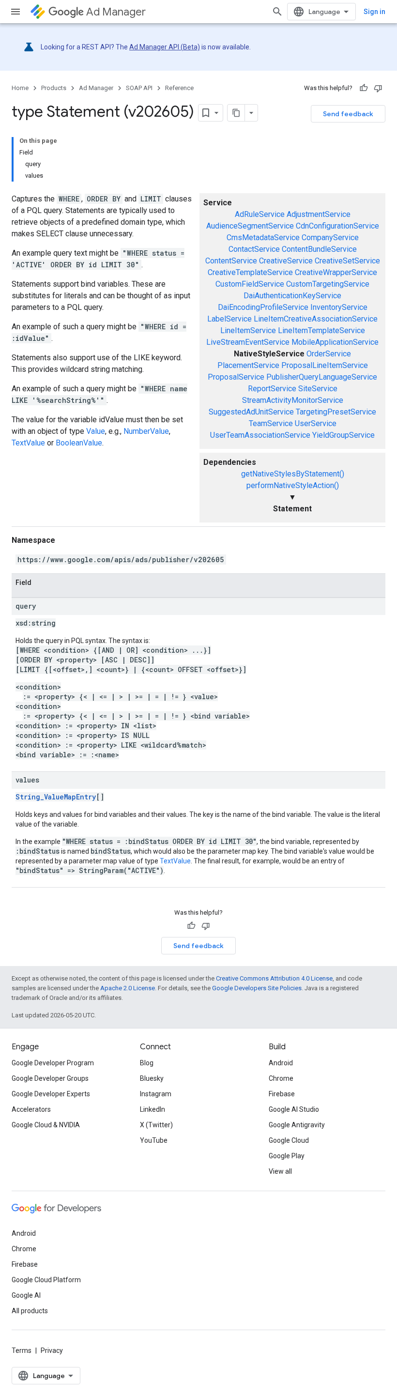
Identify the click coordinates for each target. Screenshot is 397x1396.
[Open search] (277, 11)
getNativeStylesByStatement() (292, 473)
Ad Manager (116, 11)
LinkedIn (152, 1109)
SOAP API (139, 88)
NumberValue (146, 431)
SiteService (317, 388)
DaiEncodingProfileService (263, 307)
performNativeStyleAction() (292, 485)
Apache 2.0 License (127, 988)
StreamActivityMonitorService (292, 400)
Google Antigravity (297, 1125)
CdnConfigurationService (337, 225)
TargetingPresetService (336, 411)
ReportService (272, 388)
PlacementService (248, 365)
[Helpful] (363, 88)
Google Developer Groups (50, 1078)
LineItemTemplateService (321, 330)
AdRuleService (260, 214)
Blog (146, 1063)
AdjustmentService (319, 214)
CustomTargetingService (327, 284)
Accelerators (31, 1109)
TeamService (271, 423)
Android (281, 1063)
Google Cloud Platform (46, 1280)
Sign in (374, 11)
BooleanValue (79, 442)
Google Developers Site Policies (257, 988)
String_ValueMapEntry (55, 796)
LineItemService (248, 330)
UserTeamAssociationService (260, 435)
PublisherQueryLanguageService (321, 377)
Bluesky (152, 1078)
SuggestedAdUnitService (251, 411)
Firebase (282, 1094)
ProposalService (236, 377)
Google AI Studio (294, 1109)
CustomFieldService (249, 284)
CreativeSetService (347, 260)
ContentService (231, 260)
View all (280, 1171)
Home (20, 88)
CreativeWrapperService (336, 272)
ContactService (254, 249)
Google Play (287, 1156)
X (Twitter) (156, 1125)
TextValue (28, 442)
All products (30, 1311)
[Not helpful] (378, 88)
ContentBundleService (319, 249)
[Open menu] (15, 11)
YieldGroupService (343, 435)
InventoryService (338, 307)
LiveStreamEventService (248, 342)
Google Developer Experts (51, 1094)
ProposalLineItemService (324, 365)
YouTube (154, 1140)
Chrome (281, 1078)
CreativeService (286, 260)
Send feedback (348, 113)
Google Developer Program (53, 1063)
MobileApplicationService (335, 342)
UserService (315, 423)
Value (95, 431)
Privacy (52, 1350)
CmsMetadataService (263, 237)
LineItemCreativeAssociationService (316, 318)
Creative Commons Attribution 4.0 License (274, 978)
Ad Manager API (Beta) (164, 47)
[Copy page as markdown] (236, 113)
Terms (21, 1350)
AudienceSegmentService (250, 225)
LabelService (229, 318)
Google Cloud (289, 1140)
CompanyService (330, 237)
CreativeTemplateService (250, 272)
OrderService (328, 353)
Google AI (26, 1295)
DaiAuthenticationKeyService (292, 295)
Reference (179, 88)
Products (53, 88)
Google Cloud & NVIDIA (46, 1125)
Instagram (155, 1094)
